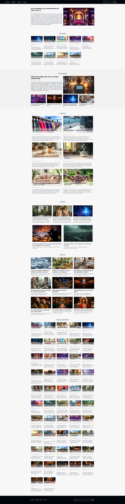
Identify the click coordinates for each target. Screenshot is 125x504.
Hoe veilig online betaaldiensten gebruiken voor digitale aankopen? (37, 42)
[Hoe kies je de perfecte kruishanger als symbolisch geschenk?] (41, 282)
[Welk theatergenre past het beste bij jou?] (54, 99)
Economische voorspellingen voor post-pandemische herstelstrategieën (50, 58)
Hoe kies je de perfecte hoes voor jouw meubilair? (86, 105)
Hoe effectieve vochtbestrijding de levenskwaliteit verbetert (83, 271)
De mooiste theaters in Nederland (61, 310)
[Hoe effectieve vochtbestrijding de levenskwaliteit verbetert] (84, 263)
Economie (7, 2)
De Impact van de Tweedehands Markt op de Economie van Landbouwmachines (75, 58)
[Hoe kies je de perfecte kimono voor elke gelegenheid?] (78, 177)
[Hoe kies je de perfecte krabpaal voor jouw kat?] (47, 150)
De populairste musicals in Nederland (59, 291)
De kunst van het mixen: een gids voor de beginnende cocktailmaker (88, 452)
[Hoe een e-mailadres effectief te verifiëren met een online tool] (41, 263)
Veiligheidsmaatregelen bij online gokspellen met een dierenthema (89, 406)
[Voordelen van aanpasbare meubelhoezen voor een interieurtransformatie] (47, 177)
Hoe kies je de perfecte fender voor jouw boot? (45, 130)
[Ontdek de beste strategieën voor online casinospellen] (38, 99)
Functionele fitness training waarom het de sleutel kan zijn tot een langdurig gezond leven (41, 219)
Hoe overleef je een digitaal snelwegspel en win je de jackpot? (63, 391)
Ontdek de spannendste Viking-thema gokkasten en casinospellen (50, 436)
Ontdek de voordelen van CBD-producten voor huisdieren (61, 271)
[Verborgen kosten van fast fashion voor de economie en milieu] (78, 233)
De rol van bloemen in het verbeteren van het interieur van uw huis (37, 452)
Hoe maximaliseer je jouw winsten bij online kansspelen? (88, 358)
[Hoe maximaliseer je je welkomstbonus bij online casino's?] (78, 17)
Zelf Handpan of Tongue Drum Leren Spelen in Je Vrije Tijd (50, 467)
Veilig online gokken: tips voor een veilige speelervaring (44, 77)
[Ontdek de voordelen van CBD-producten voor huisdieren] (62, 263)
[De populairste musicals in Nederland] (62, 282)
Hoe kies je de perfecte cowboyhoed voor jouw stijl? (49, 375)
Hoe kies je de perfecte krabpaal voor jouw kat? (45, 157)
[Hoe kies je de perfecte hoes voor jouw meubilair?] (86, 99)
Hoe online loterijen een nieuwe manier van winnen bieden (88, 374)
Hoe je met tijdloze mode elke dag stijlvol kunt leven (37, 390)
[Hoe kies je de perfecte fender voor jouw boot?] (47, 124)
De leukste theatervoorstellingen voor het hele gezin (40, 310)
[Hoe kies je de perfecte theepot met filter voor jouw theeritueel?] (78, 150)
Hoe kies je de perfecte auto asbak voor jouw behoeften (63, 436)
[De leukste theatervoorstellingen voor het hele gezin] (41, 302)
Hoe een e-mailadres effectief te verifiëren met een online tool (40, 271)
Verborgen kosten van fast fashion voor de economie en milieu (36, 58)
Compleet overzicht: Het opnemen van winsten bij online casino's (50, 42)
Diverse (24, 2)
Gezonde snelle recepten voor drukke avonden (36, 420)
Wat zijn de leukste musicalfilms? (83, 310)
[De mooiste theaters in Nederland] (62, 302)
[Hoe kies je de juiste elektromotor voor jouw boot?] (78, 124)
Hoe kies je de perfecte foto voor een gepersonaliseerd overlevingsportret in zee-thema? (46, 244)
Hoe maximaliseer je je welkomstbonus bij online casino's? (45, 9)
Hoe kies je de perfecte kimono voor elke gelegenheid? (75, 183)
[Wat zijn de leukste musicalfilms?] (84, 302)
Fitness (19, 2)
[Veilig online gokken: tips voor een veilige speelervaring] (78, 85)
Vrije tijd (13, 2)
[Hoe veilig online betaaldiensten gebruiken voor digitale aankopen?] (70, 99)
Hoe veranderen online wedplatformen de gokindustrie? (75, 42)
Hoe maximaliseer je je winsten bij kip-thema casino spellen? (63, 42)
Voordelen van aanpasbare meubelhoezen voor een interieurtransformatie (46, 183)
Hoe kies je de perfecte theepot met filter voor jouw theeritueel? (77, 157)
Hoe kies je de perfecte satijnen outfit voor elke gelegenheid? (74, 375)
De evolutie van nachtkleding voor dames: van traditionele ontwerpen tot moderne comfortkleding (62, 219)
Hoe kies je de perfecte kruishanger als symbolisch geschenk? (41, 291)
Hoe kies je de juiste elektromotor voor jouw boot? (77, 130)
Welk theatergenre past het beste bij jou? (54, 105)
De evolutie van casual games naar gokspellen (75, 405)
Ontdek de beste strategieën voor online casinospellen (38, 105)
